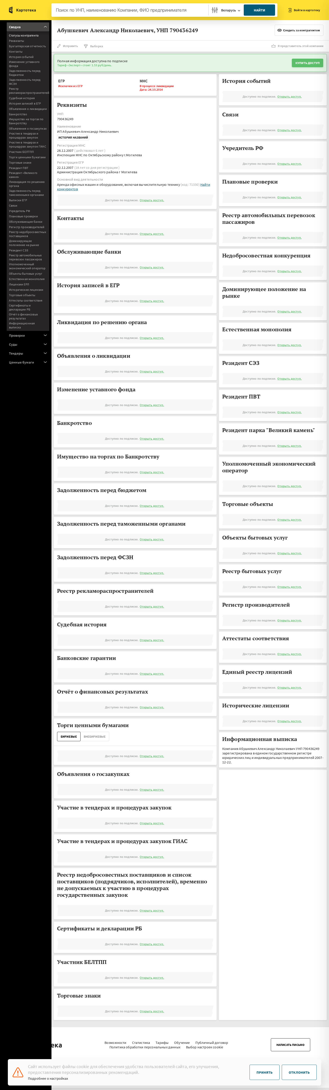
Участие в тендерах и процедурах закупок (23, 135)
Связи (13, 205)
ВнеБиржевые (95, 737)
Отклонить (299, 1072)
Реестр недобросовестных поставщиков (27, 234)
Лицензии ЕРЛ (19, 284)
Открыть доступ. (152, 200)
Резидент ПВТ (18, 168)
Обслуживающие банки (25, 222)
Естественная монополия (27, 279)
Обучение (182, 1042)
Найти (259, 10)
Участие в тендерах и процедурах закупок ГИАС (27, 144)
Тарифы (162, 1042)
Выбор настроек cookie (204, 1047)
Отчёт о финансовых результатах (23, 316)
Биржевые (69, 737)
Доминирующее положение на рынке (24, 243)
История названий (73, 137)
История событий (21, 57)
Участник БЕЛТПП (21, 152)
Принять (264, 1072)
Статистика (141, 1042)
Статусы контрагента (23, 35)
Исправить (70, 46)
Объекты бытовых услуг (25, 274)
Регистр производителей (27, 227)
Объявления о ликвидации (28, 109)
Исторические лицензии (26, 290)
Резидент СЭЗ (18, 250)
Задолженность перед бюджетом (24, 73)
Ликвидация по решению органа (27, 184)
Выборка (96, 46)
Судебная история (22, 98)
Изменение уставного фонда (24, 64)
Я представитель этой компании (300, 46)
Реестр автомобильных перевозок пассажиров (25, 257)
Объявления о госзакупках (28, 128)
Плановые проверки (23, 216)
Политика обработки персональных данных (144, 1047)
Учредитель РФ (19, 211)
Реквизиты (16, 41)
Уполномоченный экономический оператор (27, 266)
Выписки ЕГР (18, 200)
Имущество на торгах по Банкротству (26, 121)
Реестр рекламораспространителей (29, 91)
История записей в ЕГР (25, 103)
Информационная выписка (22, 325)
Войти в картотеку (307, 10)
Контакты (15, 51)
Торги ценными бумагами (27, 157)
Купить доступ (307, 63)
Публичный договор (211, 1042)
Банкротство (18, 114)
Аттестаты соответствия (26, 300)
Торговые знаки (20, 163)
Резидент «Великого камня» (23, 175)
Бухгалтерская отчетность (27, 46)
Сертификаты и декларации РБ (20, 307)
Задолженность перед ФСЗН (24, 82)
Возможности (115, 1042)
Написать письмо (290, 1045)
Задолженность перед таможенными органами (26, 193)
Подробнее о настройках (48, 1078)
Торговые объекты (22, 295)
